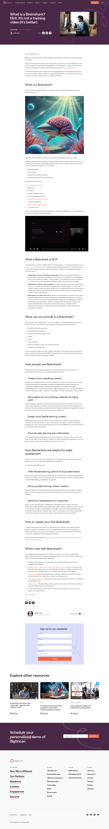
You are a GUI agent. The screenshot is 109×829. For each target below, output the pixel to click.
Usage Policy (23, 814)
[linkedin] (50, 33)
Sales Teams (72, 770)
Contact (90, 781)
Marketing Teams (74, 774)
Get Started (94, 736)
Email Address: (41, 651)
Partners (90, 789)
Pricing (60, 2)
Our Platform (30, 2)
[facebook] (43, 33)
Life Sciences (52, 770)
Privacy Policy (13, 814)
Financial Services (53, 774)
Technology (51, 785)
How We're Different (20, 2)
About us (90, 770)
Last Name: (41, 639)
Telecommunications (55, 778)
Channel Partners (74, 778)
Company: (40, 645)
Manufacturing (52, 781)
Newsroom (91, 774)
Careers (90, 778)
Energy (49, 796)
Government (52, 792)
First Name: (41, 633)
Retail (49, 789)
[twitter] (46, 33)
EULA (30, 814)
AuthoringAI (74, 211)
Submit (55, 659)
